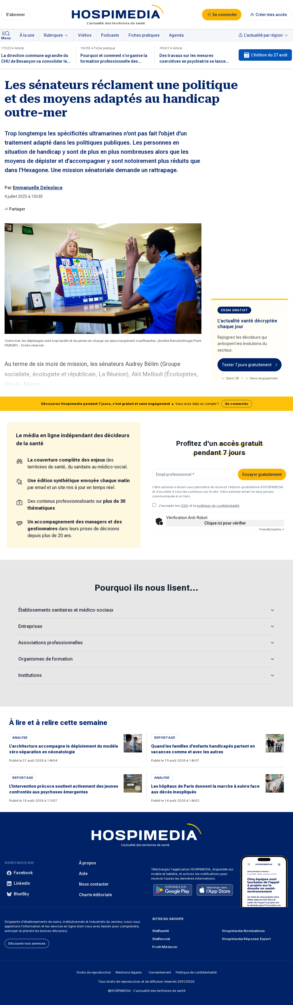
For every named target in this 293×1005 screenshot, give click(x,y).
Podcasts (110, 35)
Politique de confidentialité (196, 972)
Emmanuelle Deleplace (38, 187)
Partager (17, 209)
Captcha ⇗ (271, 529)
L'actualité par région (263, 35)
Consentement (160, 972)
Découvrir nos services (26, 943)
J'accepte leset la (198, 506)
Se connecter (236, 404)
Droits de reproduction (94, 972)
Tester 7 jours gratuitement (247, 364)
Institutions (30, 675)
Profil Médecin (164, 947)
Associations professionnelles (50, 642)
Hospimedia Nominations (243, 931)
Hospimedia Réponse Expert (246, 939)
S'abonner (15, 14)
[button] (146, 404)
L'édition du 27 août (269, 55)
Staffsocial (161, 939)
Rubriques (53, 35)
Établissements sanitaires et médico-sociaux (65, 610)
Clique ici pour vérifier (225, 523)
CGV (184, 506)
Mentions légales (129, 972)
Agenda (176, 35)
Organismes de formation (45, 659)
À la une (27, 35)
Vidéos (85, 35)
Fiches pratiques (144, 35)
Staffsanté (160, 931)
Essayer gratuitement (262, 474)
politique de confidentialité (218, 506)
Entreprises (30, 626)
